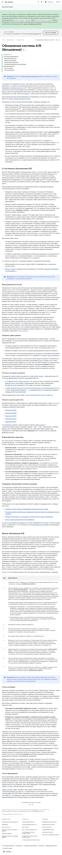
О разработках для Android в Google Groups (29, 836)
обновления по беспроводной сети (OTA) (14, 88)
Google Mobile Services (48, 829)
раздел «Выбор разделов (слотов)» (20, 99)
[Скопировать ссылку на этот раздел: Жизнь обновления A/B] (25, 534)
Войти (58, 2)
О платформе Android (8, 845)
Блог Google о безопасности (29, 829)
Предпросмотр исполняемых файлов (9, 830)
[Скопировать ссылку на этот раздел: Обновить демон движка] (22, 336)
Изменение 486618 (10, 410)
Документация (7, 7)
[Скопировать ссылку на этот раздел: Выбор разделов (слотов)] (23, 285)
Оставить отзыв (7, 848)
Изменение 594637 (10, 422)
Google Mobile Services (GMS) (39, 525)
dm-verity (8, 156)
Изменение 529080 (11, 413)
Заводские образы (7, 833)
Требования (5, 824)
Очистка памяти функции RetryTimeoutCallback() (19, 520)
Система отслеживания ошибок (50, 834)
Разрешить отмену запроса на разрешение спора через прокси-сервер (26, 509)
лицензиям (35, 810)
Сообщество (19, 845)
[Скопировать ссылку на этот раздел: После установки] (16, 687)
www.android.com (47, 827)
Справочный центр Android (49, 822)
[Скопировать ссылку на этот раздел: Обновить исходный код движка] (26, 373)
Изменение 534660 (11, 419)
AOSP (3, 40)
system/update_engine (36, 376)
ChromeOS (26, 94)
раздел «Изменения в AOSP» (32, 24)
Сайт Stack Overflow (47, 832)
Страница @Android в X (28, 822)
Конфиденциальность (51, 845)
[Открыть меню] (2, 2)
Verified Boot (44, 160)
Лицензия (41, 845)
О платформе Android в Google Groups (28, 832)
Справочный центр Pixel (48, 824)
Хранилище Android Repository (10, 822)
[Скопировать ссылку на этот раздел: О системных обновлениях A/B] (33, 169)
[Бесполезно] (59, 40)
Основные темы (20, 40)
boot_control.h (23, 331)
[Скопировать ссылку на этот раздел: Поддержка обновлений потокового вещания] (38, 484)
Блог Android (25, 827)
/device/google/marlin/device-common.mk (39, 395)
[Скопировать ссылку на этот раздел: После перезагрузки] (19, 774)
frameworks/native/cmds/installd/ (18, 381)
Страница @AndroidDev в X (29, 824)
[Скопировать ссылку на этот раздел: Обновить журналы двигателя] (25, 400)
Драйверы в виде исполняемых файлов (10, 836)
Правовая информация (30, 845)
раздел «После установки (50, 355)
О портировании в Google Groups (31, 840)
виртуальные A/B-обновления (30, 76)
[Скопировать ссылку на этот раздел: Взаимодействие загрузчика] (25, 437)
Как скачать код (6, 827)
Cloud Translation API (34, 34)
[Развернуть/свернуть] (12, 55)
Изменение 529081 (10, 416)
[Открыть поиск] (38, 2)
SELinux (40, 360)
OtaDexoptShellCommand (18, 390)
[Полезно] (56, 40)
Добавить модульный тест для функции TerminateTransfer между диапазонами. (29, 517)
